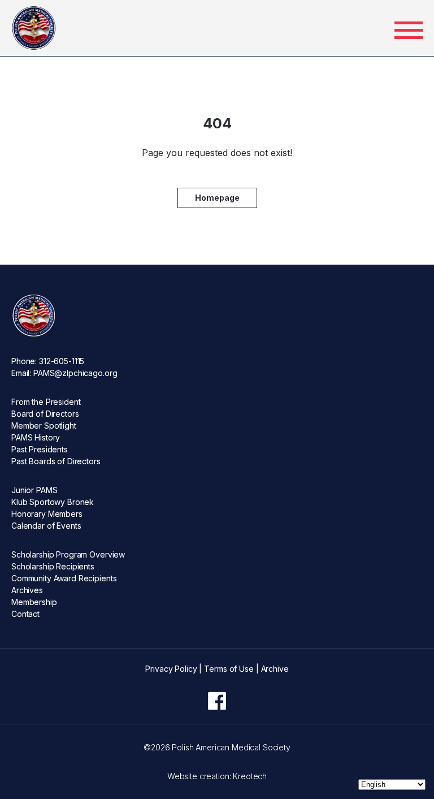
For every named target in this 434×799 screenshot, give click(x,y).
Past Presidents (39, 449)
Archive (275, 668)
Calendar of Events (46, 525)
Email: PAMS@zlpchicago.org (64, 373)
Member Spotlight (43, 425)
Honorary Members (47, 514)
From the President (45, 402)
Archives (27, 590)
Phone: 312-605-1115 (47, 361)
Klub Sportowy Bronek (52, 502)
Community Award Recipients (63, 578)
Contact (25, 614)
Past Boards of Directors (56, 461)
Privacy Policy (171, 668)
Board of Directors (45, 413)
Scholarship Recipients (52, 566)
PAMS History (35, 437)
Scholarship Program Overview (68, 554)
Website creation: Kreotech (217, 776)
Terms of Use (228, 668)
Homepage (217, 197)
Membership (34, 602)
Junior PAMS (34, 490)
